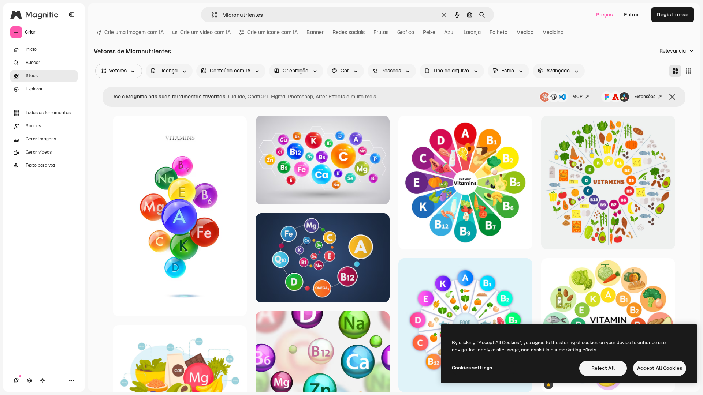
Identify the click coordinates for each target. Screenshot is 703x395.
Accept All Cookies (659, 368)
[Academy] (29, 380)
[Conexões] (16, 380)
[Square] (688, 71)
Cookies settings (472, 368)
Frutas (380, 32)
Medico (524, 32)
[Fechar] (672, 97)
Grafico (405, 32)
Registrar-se (672, 14)
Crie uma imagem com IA (134, 32)
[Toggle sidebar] (72, 14)
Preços (604, 14)
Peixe (429, 32)
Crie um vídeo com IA (205, 32)
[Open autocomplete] (211, 15)
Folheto (498, 32)
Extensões (644, 96)
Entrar (631, 14)
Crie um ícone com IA (272, 32)
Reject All (603, 368)
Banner (315, 32)
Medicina (552, 32)
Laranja (472, 32)
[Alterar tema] (42, 380)
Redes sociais (348, 32)
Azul (449, 32)
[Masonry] (675, 71)
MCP (577, 96)
